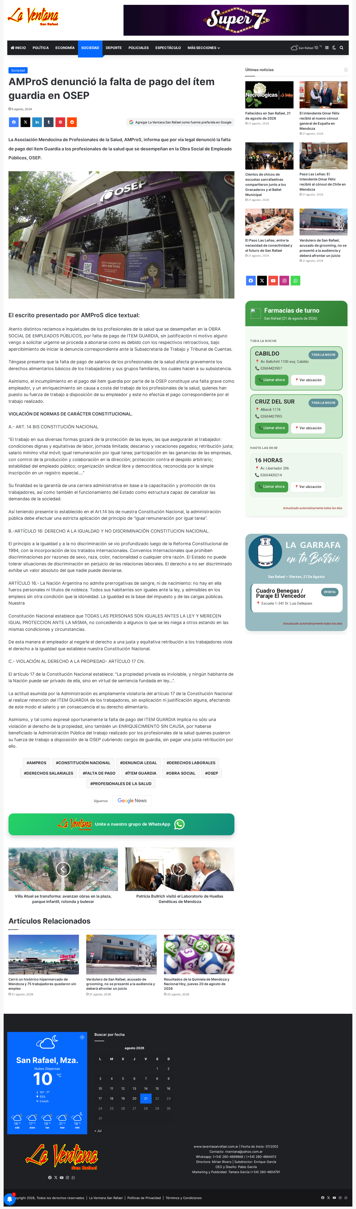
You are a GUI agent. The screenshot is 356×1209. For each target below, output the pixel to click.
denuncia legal (140, 762)
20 (134, 1098)
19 (123, 1098)
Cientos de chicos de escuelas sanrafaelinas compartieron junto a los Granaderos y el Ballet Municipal (265, 184)
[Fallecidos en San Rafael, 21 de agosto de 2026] (269, 94)
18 (111, 1098)
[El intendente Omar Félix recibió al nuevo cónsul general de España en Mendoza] (324, 94)
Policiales (139, 48)
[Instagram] (67, 1178)
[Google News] (132, 800)
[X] (25, 122)
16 (168, 1088)
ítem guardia (142, 773)
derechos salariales (49, 773)
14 (145, 1088)
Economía (65, 48)
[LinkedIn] (37, 122)
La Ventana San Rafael (106, 1198)
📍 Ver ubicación (308, 380)
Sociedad (90, 48)
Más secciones (202, 48)
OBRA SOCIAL (182, 773)
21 (145, 1098)
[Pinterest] (60, 122)
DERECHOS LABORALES (192, 762)
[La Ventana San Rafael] (33, 16)
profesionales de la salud (122, 783)
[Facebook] (14, 122)
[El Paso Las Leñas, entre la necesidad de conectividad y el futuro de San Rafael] (269, 222)
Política (41, 48)
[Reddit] (72, 122)
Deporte (114, 48)
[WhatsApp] (73, 1178)
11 (111, 1088)
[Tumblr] (49, 122)
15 (157, 1088)
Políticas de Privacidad (144, 1198)
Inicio (20, 48)
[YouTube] (62, 1178)
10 (100, 1088)
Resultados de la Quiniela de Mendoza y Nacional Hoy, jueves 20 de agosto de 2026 (196, 983)
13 (134, 1088)
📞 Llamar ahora (272, 380)
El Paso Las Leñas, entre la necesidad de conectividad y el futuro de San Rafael (268, 245)
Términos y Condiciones (184, 1198)
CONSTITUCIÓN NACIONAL (84, 762)
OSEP (213, 773)
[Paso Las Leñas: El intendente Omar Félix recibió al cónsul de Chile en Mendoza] (324, 155)
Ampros (37, 762)
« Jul (97, 1131)
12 (123, 1088)
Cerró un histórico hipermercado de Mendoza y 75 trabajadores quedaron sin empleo (42, 983)
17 (100, 1098)
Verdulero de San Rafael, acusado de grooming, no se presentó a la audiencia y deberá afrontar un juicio (120, 983)
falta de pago (100, 773)
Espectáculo (168, 48)
